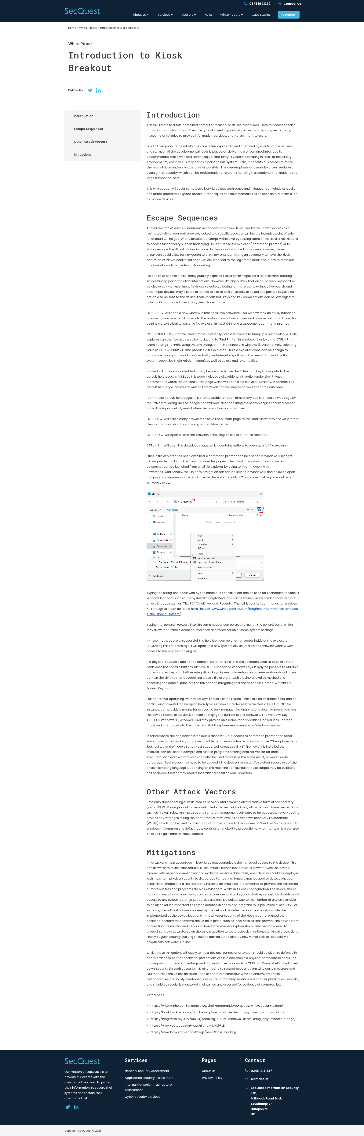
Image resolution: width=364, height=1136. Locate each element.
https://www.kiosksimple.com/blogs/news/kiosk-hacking (193, 1032)
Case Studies (261, 14)
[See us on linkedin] (98, 90)
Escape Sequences (88, 129)
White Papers (230, 14)
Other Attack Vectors (90, 141)
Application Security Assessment (149, 1078)
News (209, 14)
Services (164, 14)
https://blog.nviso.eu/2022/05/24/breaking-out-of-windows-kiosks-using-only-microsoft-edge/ (223, 1019)
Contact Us (292, 4)
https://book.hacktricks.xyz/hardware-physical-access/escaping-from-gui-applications (217, 1012)
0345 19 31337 (260, 4)
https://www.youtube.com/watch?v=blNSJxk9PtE (187, 1025)
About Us (139, 14)
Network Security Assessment (147, 1071)
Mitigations (82, 154)
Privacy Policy (212, 1078)
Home (72, 28)
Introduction (83, 116)
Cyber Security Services (142, 1097)
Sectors (187, 14)
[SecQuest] (82, 11)
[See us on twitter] (90, 90)
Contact (288, 14)
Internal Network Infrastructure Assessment (148, 1087)
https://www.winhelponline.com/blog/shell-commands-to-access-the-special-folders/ (216, 1006)
